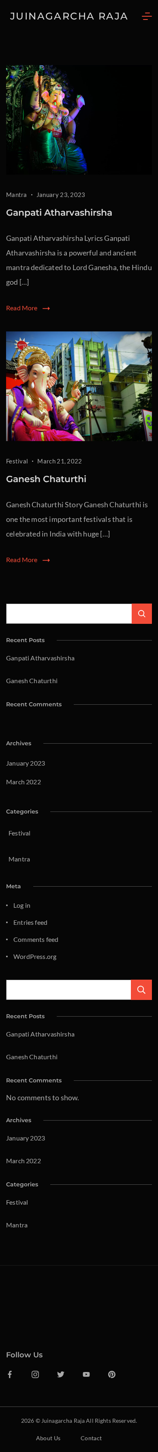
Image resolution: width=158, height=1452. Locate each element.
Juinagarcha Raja (69, 16)
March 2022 (23, 782)
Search (141, 990)
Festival (17, 461)
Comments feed (35, 939)
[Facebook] (9, 1374)
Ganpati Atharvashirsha (59, 212)
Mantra (16, 194)
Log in (21, 905)
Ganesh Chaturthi (46, 479)
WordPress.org (34, 956)
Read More (22, 308)
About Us (48, 1438)
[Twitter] (60, 1374)
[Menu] (147, 16)
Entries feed (30, 922)
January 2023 (25, 763)
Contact (91, 1438)
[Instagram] (35, 1374)
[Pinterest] (111, 1374)
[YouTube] (86, 1374)
